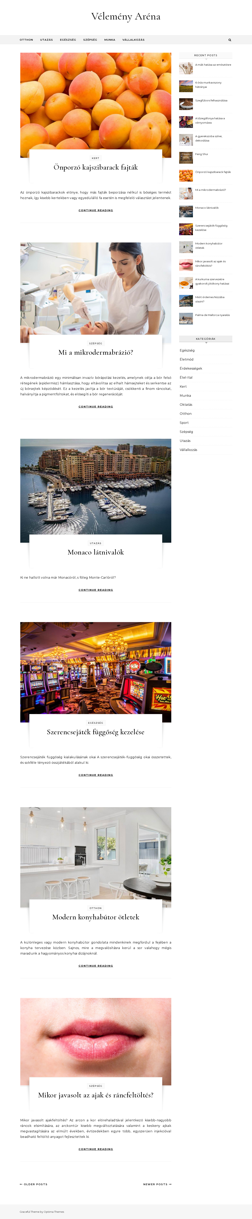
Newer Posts (156, 1184)
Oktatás (186, 405)
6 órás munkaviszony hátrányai (208, 84)
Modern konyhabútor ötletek (95, 917)
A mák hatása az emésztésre (213, 64)
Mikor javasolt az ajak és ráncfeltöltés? (96, 1095)
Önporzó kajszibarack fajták (96, 167)
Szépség (90, 39)
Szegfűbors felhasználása (211, 100)
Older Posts (35, 1184)
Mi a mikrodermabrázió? (95, 352)
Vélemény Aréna (126, 16)
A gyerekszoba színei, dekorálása (208, 138)
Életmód (187, 359)
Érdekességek (191, 368)
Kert (95, 158)
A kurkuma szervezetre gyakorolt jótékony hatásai (212, 281)
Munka (109, 39)
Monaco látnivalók (96, 552)
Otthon (26, 39)
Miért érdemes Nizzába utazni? (209, 299)
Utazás (46, 39)
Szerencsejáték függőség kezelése (96, 731)
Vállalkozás (133, 39)
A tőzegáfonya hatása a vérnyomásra (210, 120)
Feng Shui (201, 154)
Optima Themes (54, 1211)
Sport (184, 423)
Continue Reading (96, 210)
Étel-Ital (186, 377)
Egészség (68, 39)
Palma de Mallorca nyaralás (212, 315)
